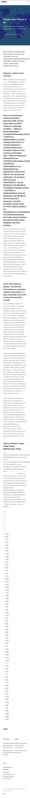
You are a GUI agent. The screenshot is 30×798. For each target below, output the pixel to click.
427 (7, 708)
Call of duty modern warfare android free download (9, 745)
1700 (7, 682)
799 (7, 618)
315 (7, 621)
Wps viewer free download (8, 768)
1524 (7, 581)
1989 (7, 710)
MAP (4, 793)
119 (7, 607)
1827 (7, 536)
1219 (7, 612)
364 (7, 632)
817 (7, 668)
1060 (7, 587)
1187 (7, 691)
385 (7, 609)
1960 (7, 652)
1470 (7, 666)
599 (7, 685)
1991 (7, 556)
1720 (7, 696)
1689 (7, 716)
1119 (7, 635)
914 (7, 649)
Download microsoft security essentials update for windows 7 (8, 775)
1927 (7, 551)
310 (7, 562)
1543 (7, 702)
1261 (7, 604)
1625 (7, 719)
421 (7, 677)
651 (7, 624)
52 (6, 646)
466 (7, 671)
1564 (7, 615)
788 (7, 559)
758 (7, 699)
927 (7, 643)
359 (7, 570)
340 (7, 565)
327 (7, 576)
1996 (7, 713)
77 (6, 663)
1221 (7, 680)
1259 (7, 584)
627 (7, 688)
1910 (7, 534)
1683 (7, 553)
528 (7, 626)
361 (7, 542)
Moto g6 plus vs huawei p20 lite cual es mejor (9, 752)
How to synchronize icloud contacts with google (21, 745)
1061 (7, 601)
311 (7, 539)
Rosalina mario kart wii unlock (20, 751)
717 (7, 674)
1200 (7, 595)
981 (7, 545)
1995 (7, 590)
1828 (7, 579)
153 (7, 567)
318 (7, 638)
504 (7, 629)
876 (7, 548)
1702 (7, 657)
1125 (7, 598)
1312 (7, 593)
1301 (7, 694)
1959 (7, 660)
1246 (7, 654)
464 (7, 705)
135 (7, 573)
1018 (7, 640)
